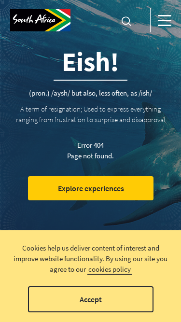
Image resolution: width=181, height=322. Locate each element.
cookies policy (109, 269)
